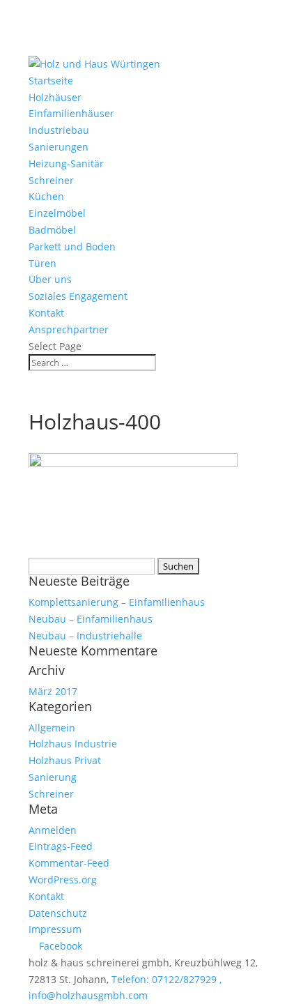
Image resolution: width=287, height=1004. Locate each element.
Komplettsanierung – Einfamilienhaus (117, 602)
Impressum (55, 929)
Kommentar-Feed (69, 862)
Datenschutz (58, 913)
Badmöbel (52, 229)
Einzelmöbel (57, 213)
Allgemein (52, 727)
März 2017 (53, 691)
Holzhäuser (55, 97)
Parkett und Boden (72, 246)
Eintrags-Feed (61, 846)
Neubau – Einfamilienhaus (91, 618)
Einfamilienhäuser (71, 113)
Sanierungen (58, 146)
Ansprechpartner (69, 329)
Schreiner (51, 180)
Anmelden (53, 830)
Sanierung (53, 777)
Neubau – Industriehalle (85, 635)
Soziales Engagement (78, 296)
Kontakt (46, 312)
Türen (42, 263)
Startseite (51, 80)
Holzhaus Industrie (73, 743)
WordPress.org (63, 879)
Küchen (46, 196)
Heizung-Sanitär (66, 163)
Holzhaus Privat (65, 760)
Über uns (50, 279)
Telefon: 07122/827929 (164, 979)
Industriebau (59, 130)
